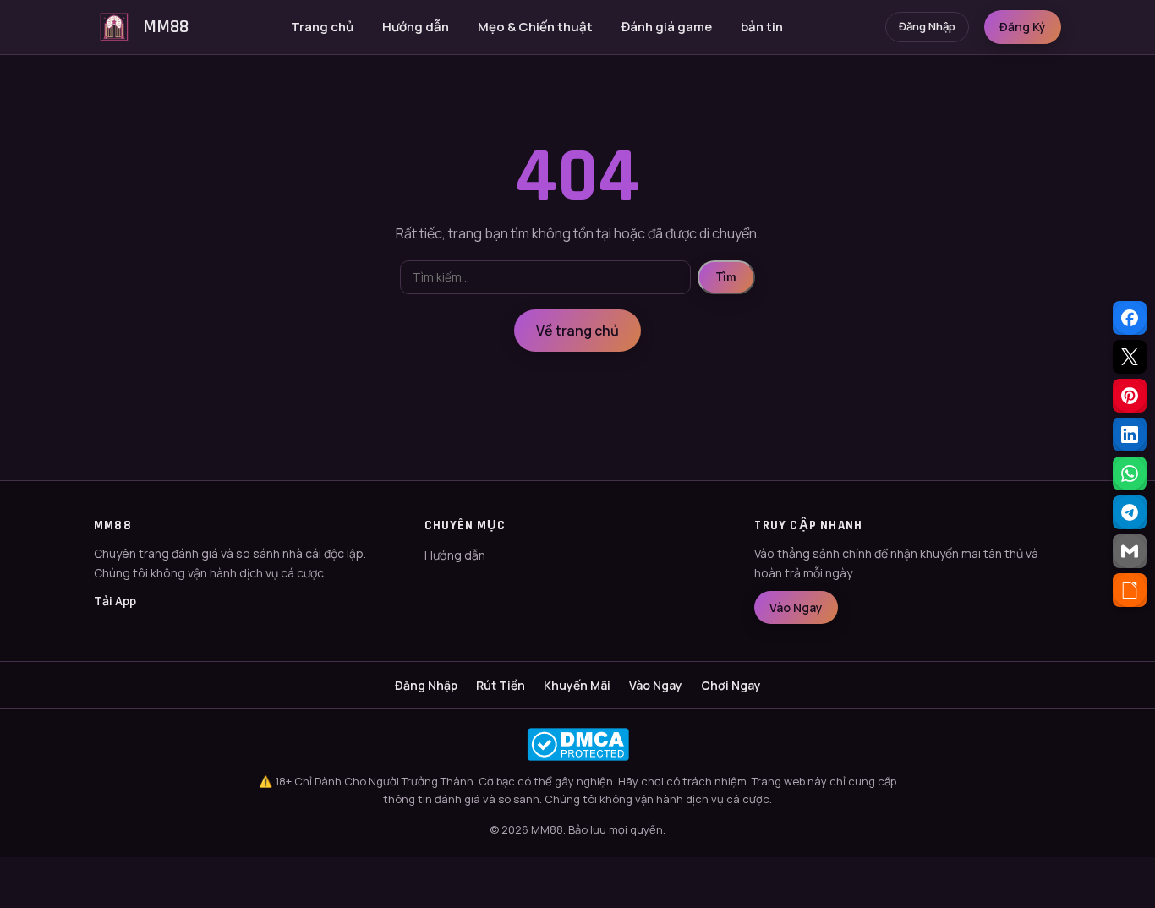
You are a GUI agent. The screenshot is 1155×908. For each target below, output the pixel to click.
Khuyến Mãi (577, 685)
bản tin (762, 27)
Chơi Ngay (731, 685)
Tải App (115, 601)
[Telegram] (1130, 512)
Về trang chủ (577, 330)
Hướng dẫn (415, 27)
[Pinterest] (1130, 396)
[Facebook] (1130, 318)
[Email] (1130, 551)
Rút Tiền (500, 685)
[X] (1130, 357)
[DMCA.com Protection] (577, 744)
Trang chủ (322, 27)
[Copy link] (1130, 590)
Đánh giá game (666, 27)
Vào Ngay (796, 607)
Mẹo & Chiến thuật (535, 27)
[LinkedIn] (1130, 434)
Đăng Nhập (927, 26)
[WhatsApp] (1130, 473)
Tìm (726, 277)
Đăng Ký (1022, 27)
